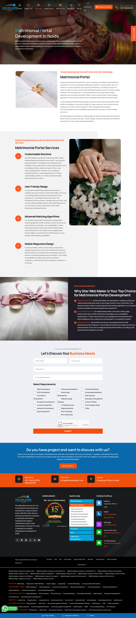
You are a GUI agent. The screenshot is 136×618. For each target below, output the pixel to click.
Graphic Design (51, 584)
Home (20, 9)
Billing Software (31, 603)
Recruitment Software (56, 610)
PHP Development (43, 392)
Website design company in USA (18, 574)
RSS (60, 559)
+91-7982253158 (127, 7)
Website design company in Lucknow (20, 579)
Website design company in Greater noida (21, 571)
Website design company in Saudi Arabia (90, 574)
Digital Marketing (67, 408)
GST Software (111, 607)
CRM (104, 603)
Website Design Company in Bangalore (42, 574)
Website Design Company (64, 400)
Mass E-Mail (43, 610)
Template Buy (100, 559)
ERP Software (33, 610)
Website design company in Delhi (115, 574)
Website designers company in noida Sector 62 (50, 571)
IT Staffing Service (67, 405)
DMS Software (78, 607)
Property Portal (32, 600)
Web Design (20, 584)
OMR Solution (96, 603)
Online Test (41, 603)
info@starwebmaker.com (72, 480)
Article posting (91, 600)
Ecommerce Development (39, 397)
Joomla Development (44, 405)
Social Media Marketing (93, 392)
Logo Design (62, 584)
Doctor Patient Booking (97, 607)
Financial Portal (80, 600)
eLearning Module (113, 603)
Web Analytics (90, 396)
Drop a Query (49, 616)
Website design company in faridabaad (21, 576)
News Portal (21, 600)
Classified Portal (44, 600)
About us (28, 9)
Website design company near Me (43, 579)
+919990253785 (110, 525)
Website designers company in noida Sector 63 (81, 571)
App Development (43, 411)
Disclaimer (67, 559)
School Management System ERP (61, 607)
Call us (91, 616)
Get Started (67, 466)
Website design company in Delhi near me (101, 576)
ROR (55, 559)
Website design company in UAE (66, 574)
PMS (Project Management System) (76, 610)
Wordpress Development (46, 402)
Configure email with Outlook (91, 584)
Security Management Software (57, 603)
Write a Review (112, 559)
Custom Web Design (74, 584)
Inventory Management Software (79, 603)
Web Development (43, 389)
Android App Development (63, 394)
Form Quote (82, 565)
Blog (79, 9)
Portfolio (49, 9)
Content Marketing (91, 389)
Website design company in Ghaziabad (110, 571)
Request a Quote (104, 7)
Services (38, 9)
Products (60, 9)
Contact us (88, 8)
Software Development (69, 389)
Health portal (118, 600)
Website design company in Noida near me (73, 576)
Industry (71, 9)
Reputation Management (94, 399)
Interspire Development (45, 408)
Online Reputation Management (31, 597)
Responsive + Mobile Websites (35, 584)
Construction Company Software (19, 607)
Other (87, 408)
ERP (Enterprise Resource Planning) (100, 610)
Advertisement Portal (104, 600)
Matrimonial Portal (57, 600)
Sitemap (49, 559)
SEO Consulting (66, 411)
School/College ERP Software (40, 607)
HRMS (86, 607)
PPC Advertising (66, 415)
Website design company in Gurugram (46, 576)
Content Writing (90, 402)
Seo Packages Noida (92, 405)
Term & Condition (79, 559)
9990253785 (30, 483)
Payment (90, 559)
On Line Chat (69, 600)
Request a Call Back (72, 616)
